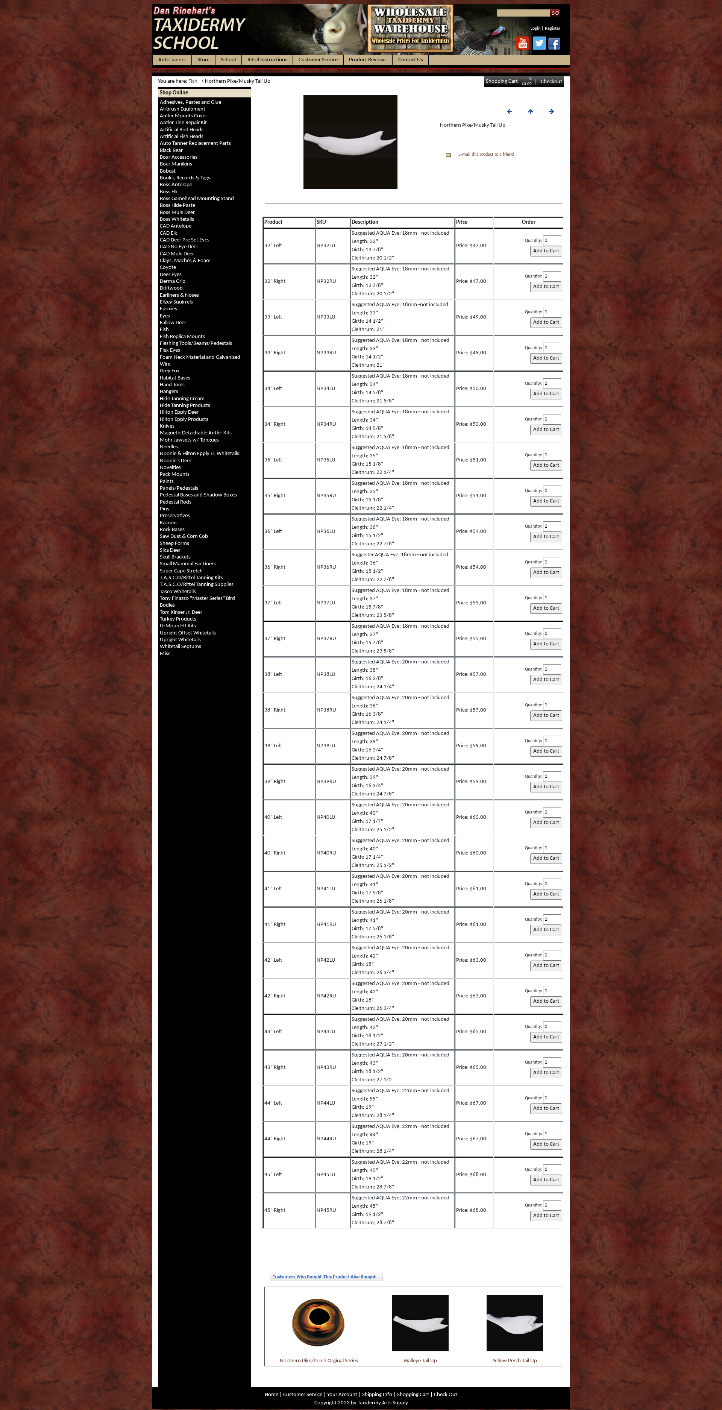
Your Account (342, 1395)
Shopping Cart (502, 81)
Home (271, 1395)
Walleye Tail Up (420, 1361)
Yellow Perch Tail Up (515, 1361)
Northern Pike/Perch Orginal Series (319, 1361)
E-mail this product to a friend (486, 154)
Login (535, 28)
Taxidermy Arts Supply (383, 1403)
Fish (192, 81)
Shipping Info (377, 1395)
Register (552, 28)
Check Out (445, 1395)
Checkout (551, 81)
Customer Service (302, 1395)
